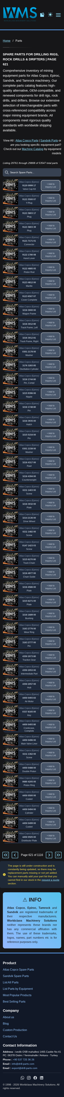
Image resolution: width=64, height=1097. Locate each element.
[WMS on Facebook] (35, 1078)
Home (6, 40)
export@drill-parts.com (24, 1068)
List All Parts (10, 982)
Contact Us (10, 1036)
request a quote (50, 879)
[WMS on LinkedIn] (41, 1078)
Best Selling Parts (14, 1001)
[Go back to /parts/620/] (15, 855)
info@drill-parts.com (23, 1063)
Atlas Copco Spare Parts (18, 969)
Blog (6, 1023)
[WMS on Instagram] (29, 1078)
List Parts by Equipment (18, 988)
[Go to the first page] (5, 855)
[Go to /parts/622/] (49, 855)
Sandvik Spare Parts (16, 976)
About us (8, 1017)
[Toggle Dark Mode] (50, 14)
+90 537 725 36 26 (23, 1059)
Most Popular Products (17, 995)
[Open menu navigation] (58, 15)
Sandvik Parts (49, 140)
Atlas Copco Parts (26, 140)
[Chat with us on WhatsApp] (22, 1078)
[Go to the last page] (58, 855)
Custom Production (15, 1029)
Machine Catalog (32, 149)
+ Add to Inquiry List (50, 185)
